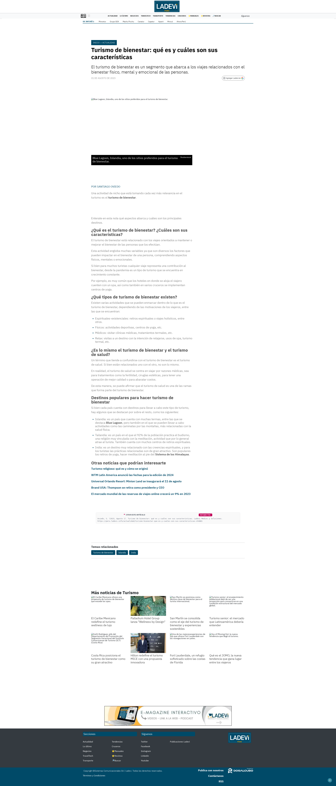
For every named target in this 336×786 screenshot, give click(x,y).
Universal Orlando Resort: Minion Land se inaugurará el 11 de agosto (136, 481)
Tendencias (170, 16)
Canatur (141, 21)
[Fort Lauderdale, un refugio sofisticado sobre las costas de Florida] (187, 643)
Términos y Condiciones (94, 775)
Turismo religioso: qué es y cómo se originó (119, 468)
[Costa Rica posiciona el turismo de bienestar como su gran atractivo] (109, 643)
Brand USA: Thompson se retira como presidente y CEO (127, 487)
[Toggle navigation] (88, 16)
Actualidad (112, 16)
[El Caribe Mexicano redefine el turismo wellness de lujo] (109, 606)
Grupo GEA (114, 21)
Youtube (145, 760)
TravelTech (146, 16)
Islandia (122, 552)
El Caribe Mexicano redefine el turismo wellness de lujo (103, 621)
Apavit (161, 21)
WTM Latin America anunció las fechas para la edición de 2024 (132, 475)
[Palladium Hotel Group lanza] (148, 606)
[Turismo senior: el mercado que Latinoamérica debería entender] (227, 606)
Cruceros (182, 16)
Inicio (96, 42)
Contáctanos (216, 776)
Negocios (134, 16)
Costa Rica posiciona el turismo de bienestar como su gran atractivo (108, 658)
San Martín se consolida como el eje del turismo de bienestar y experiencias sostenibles (187, 623)
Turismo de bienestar (103, 552)
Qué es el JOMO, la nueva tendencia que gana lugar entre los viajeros (225, 658)
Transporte (158, 16)
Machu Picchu (128, 21)
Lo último (124, 16)
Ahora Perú (181, 21)
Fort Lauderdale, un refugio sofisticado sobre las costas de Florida (187, 658)
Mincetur (102, 21)
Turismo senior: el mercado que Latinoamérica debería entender (226, 621)
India (133, 552)
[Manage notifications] (330, 780)
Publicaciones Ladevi (180, 741)
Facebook (145, 746)
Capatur (151, 21)
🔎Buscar (217, 16)
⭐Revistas (205, 16)
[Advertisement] (168, 685)
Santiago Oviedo (108, 186)
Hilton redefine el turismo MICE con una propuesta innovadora (147, 658)
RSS (221, 781)
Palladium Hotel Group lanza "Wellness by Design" (148, 619)
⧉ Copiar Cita (205, 515)
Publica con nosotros (211, 770)
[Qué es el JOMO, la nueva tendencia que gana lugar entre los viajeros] (227, 643)
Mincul (170, 21)
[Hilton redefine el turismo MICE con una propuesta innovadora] (148, 643)
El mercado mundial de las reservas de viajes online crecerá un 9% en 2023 (141, 494)
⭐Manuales (193, 16)
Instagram (146, 751)
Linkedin (145, 755)
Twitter (144, 741)
